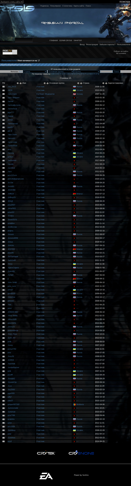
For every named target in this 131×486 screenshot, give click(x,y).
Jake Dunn (12, 134)
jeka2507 (11, 205)
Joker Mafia (12, 316)
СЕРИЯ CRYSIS (65, 40)
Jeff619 (11, 194)
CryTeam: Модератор (45, 94)
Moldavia (80, 404)
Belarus (79, 194)
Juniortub (11, 412)
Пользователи (123, 44)
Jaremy (11, 153)
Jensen (11, 234)
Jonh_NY (11, 338)
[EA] (46, 474)
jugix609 (11, 393)
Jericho (11, 245)
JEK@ (10, 201)
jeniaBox (11, 223)
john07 (10, 290)
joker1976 (12, 323)
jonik (9, 342)
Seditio (85, 475)
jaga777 (11, 112)
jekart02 (11, 212)
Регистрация (92, 44)
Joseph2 (11, 379)
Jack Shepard (13, 98)
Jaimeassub (13, 124)
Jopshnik (11, 364)
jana (9, 149)
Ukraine (79, 90)
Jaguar (10, 116)
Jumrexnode (13, 408)
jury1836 (11, 426)
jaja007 (10, 127)
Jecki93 (11, 186)
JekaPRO (12, 208)
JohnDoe (11, 297)
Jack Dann (12, 94)
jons (9, 352)
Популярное (55, 6)
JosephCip (12, 382)
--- (77, 98)
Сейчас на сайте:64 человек (121, 52)
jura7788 (11, 415)
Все (20, 72)
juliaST (10, 401)
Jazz (10, 171)
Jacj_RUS (12, 87)
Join (9, 305)
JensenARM (13, 238)
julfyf (9, 397)
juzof (10, 441)
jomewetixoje (13, 330)
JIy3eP (10, 275)
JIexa (10, 264)
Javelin (10, 164)
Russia (79, 87)
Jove (10, 386)
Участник (40, 87)
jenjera (10, 231)
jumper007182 (13, 404)
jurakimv (11, 419)
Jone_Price (12, 334)
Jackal (10, 101)
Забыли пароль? (107, 44)
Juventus (11, 438)
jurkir (10, 423)
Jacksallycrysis (14, 105)
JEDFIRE (12, 190)
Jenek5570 (12, 220)
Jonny (10, 345)
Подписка (44, 6)
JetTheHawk (13, 256)
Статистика (67, 6)
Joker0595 (12, 319)
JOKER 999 (13, 312)
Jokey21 (11, 327)
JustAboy (12, 430)
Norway (79, 94)
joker (10, 308)
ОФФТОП (78, 40)
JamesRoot (12, 146)
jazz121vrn (12, 175)
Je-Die (10, 183)
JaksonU (11, 138)
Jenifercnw (12, 227)
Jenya (10, 242)
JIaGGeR (12, 260)
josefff (10, 375)
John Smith (12, 282)
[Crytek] (46, 451)
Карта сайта (79, 6)
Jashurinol (12, 160)
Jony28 (11, 356)
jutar (9, 434)
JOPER (11, 360)
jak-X (10, 131)
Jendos (11, 216)
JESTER (11, 249)
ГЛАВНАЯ (53, 40)
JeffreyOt (12, 197)
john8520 (11, 293)
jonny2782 (12, 349)
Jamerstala (12, 142)
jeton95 (11, 253)
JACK (10, 90)
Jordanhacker (13, 367)
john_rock (12, 286)
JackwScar (12, 109)
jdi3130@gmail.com (16, 179)
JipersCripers (13, 268)
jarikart (10, 157)
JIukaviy (11, 271)
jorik (9, 371)
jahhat (10, 120)
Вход (82, 44)
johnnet (11, 301)
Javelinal (11, 168)
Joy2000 (11, 389)
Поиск (88, 6)
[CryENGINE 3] (81, 451)
